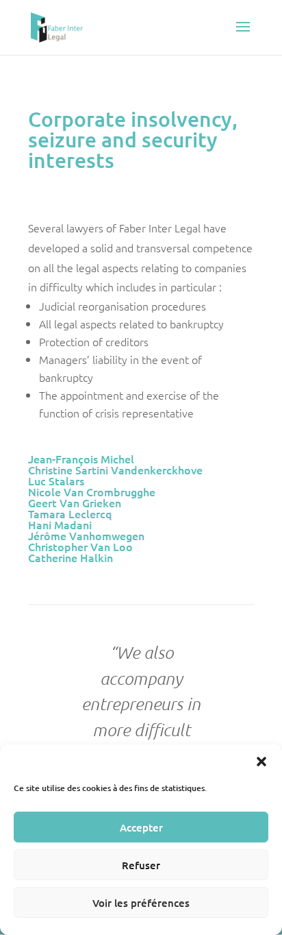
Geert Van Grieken (74, 502)
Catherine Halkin (70, 557)
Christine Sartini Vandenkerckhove (115, 469)
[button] (261, 761)
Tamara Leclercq (70, 513)
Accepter (141, 827)
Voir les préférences (141, 903)
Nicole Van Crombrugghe (91, 491)
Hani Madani (60, 524)
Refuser (141, 865)
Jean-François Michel (81, 458)
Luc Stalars (56, 480)
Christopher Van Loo (80, 546)
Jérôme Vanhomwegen (86, 535)
